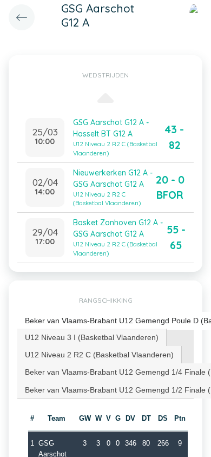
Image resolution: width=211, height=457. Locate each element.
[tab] (92, 337)
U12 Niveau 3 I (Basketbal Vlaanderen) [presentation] (92, 337)
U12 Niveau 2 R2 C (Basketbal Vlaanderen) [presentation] (99, 354)
